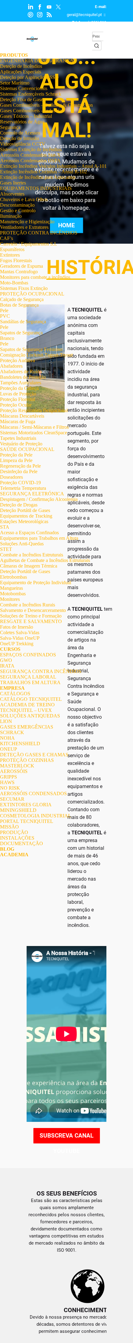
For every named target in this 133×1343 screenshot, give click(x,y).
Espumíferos (12, 249)
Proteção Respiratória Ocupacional (34, 410)
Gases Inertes (13, 182)
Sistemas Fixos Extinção (24, 288)
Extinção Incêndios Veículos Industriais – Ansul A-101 (53, 166)
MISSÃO (9, 826)
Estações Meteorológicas (24, 521)
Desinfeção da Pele (18, 471)
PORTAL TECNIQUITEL (26, 821)
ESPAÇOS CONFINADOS (28, 654)
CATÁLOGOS (15, 693)
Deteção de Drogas (18, 504)
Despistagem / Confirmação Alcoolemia (39, 499)
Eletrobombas (13, 577)
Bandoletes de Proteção (23, 377)
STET (6, 549)
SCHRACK (12, 732)
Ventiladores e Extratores (24, 227)
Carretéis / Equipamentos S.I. (28, 243)
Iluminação (11, 216)
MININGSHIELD (18, 810)
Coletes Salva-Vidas (19, 632)
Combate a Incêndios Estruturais (31, 554)
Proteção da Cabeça (19, 388)
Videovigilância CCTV (22, 144)
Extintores (10, 255)
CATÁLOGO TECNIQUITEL (31, 699)
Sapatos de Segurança (21, 332)
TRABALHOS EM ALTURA (30, 682)
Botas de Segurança (19, 305)
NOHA (7, 738)
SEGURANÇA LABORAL (28, 677)
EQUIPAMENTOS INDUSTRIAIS (36, 188)
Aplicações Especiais (20, 71)
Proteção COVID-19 (20, 482)
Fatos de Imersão (16, 627)
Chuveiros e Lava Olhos (24, 199)
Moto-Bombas (14, 282)
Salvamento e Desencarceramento (33, 610)
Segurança (10, 127)
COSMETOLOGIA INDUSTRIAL (35, 815)
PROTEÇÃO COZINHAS (27, 760)
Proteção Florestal (17, 399)
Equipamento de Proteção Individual (35, 582)
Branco (7, 338)
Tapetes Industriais (18, 438)
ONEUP (8, 749)
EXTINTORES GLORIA (26, 804)
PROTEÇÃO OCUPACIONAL (32, 293)
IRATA (7, 665)
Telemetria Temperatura (23, 488)
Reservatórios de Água (22, 121)
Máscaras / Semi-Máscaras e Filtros (34, 427)
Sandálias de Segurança (23, 321)
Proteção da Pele (16, 454)
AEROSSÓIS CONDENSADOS (33, 793)
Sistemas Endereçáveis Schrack (30, 94)
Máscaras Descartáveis (22, 416)
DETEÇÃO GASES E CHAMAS (34, 754)
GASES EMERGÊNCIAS (26, 726)
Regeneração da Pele (20, 466)
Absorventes (12, 193)
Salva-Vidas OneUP (20, 638)
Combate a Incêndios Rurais (27, 604)
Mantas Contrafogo (19, 271)
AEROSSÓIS (14, 771)
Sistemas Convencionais (23, 88)
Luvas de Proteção (18, 393)
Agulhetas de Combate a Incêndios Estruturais (45, 560)
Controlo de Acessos (20, 132)
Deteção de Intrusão (19, 138)
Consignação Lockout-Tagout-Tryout (36, 354)
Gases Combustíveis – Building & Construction (46, 105)
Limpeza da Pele (16, 460)
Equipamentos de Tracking (26, 516)
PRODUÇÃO (14, 832)
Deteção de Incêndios (21, 66)
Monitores (10, 599)
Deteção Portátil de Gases (25, 510)
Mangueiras (11, 588)
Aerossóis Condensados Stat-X (30, 155)
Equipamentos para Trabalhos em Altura (39, 538)
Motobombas (13, 593)
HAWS (7, 782)
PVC (5, 316)
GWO (6, 660)
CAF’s (6, 238)
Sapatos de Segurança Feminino (31, 349)
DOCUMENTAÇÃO (21, 843)
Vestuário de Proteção (21, 443)
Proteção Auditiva (17, 360)
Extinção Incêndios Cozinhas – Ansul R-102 (43, 171)
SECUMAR (12, 799)
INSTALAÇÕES (17, 838)
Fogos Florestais (16, 260)
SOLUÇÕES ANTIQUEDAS (30, 715)
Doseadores (11, 477)
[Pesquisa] (96, 45)
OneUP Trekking (16, 643)
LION (6, 721)
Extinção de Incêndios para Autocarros (37, 177)
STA (4, 527)
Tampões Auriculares (20, 382)
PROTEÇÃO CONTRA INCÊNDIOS (38, 232)
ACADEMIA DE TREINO (27, 704)
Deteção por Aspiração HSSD (29, 77)
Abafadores (11, 366)
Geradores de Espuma (21, 266)
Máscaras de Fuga (17, 421)
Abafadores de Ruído (21, 371)
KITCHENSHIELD (20, 743)
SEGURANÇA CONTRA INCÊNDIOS (40, 671)
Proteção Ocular (16, 404)
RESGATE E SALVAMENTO (31, 621)
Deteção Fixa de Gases (22, 99)
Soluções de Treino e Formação (31, 615)
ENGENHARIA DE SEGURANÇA (37, 60)
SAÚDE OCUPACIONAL (27, 449)
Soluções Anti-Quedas (22, 543)
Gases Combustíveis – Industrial (31, 110)
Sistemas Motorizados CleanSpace (33, 432)
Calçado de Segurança (22, 299)
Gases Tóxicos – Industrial (26, 116)
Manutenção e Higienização (27, 221)
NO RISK (10, 788)
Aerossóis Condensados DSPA (30, 160)
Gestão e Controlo (18, 210)
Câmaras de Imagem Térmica (28, 565)
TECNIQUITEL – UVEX (26, 710)
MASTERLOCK (17, 765)
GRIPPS (8, 776)
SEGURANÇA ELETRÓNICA (32, 493)
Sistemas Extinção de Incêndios (31, 149)
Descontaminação (17, 205)
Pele (4, 310)
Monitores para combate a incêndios (35, 277)
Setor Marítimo (14, 82)
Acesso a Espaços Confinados (29, 532)
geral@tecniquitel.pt (84, 14)
